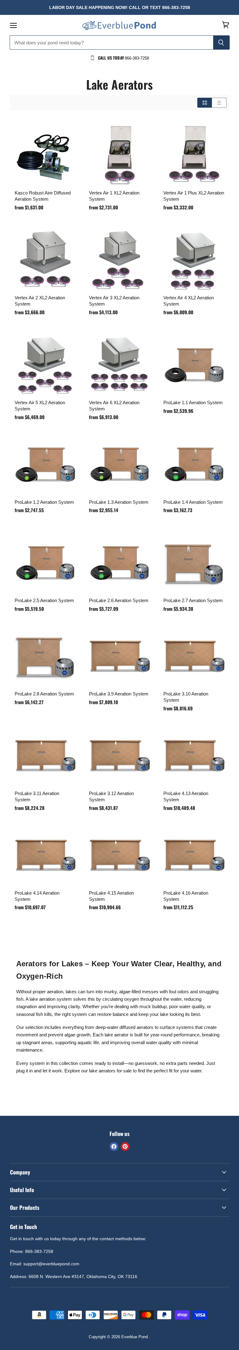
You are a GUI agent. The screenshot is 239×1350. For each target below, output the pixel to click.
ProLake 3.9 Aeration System (118, 693)
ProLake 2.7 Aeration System (193, 600)
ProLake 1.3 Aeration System (118, 502)
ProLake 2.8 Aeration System (44, 693)
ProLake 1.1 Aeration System (193, 402)
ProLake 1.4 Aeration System (193, 502)
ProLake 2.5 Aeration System (44, 600)
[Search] (221, 42)
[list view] (219, 103)
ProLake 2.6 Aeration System (118, 600)
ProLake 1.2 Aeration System (44, 502)
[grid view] (204, 103)
